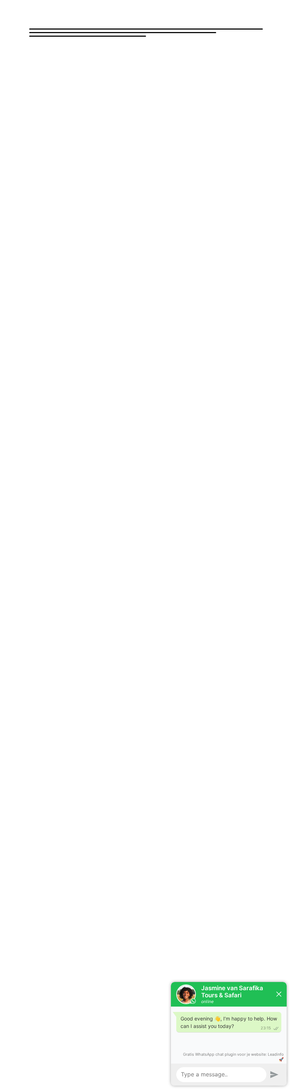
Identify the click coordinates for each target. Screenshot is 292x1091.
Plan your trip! (61, 561)
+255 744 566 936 (67, 652)
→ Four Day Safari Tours (174, 697)
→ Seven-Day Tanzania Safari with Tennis (194, 651)
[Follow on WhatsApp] (63, 493)
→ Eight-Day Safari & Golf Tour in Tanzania (196, 642)
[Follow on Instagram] (49, 493)
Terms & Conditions (108, 1058)
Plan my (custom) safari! (79, 166)
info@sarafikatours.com (74, 679)
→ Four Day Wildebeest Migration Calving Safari (202, 706)
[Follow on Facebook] (35, 493)
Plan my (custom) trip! (75, 589)
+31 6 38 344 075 (66, 661)
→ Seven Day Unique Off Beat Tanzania (192, 659)
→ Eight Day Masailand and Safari (68, 697)
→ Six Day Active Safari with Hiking (186, 633)
